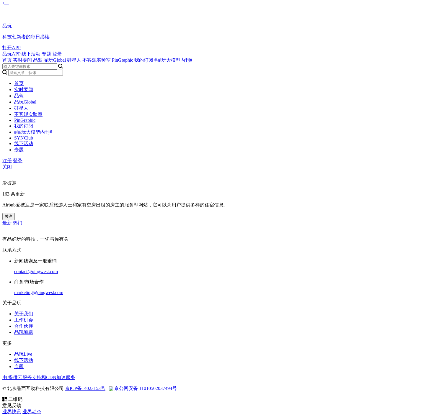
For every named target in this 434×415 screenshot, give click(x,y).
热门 (17, 222)
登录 (57, 53)
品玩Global (55, 60)
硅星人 (74, 60)
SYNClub (23, 137)
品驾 (38, 60)
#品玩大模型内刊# (173, 60)
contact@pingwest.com (36, 271)
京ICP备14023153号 (85, 388)
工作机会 (23, 319)
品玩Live (23, 354)
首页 (7, 60)
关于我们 (23, 313)
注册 (7, 160)
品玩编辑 (23, 332)
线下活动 (31, 53)
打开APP (11, 47)
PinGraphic (122, 60)
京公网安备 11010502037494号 (145, 388)
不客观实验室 (96, 60)
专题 (46, 53)
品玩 (7, 25)
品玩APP (11, 53)
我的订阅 (143, 60)
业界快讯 (11, 411)
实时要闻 (22, 60)
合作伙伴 (23, 326)
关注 (8, 216)
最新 (7, 222)
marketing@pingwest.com (38, 292)
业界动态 (31, 411)
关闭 (7, 166)
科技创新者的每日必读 (26, 36)
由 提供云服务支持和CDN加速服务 (38, 377)
